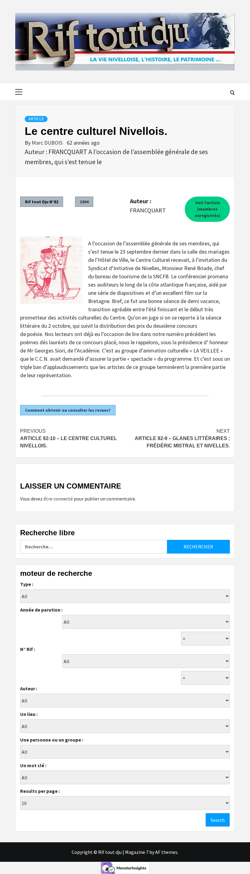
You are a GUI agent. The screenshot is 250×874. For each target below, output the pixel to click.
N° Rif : (27, 649)
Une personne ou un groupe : (51, 740)
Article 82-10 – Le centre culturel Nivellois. (68, 438)
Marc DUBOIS (48, 142)
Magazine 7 (136, 852)
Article (36, 119)
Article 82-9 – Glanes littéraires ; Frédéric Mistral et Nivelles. (182, 438)
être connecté (58, 499)
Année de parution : (41, 610)
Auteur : (28, 688)
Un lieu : (29, 714)
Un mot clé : (33, 765)
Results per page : (40, 791)
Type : (26, 584)
